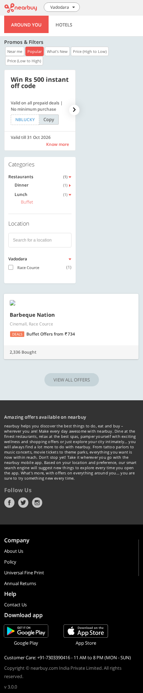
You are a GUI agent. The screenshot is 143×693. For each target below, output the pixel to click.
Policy (10, 562)
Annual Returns (20, 583)
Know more (57, 144)
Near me (14, 51)
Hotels (64, 25)
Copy (48, 119)
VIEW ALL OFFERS (71, 380)
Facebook (9, 502)
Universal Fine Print (24, 572)
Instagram (37, 502)
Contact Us (15, 604)
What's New (57, 51)
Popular (34, 51)
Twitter (23, 502)
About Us (13, 551)
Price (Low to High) (24, 60)
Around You (26, 25)
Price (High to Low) (90, 51)
